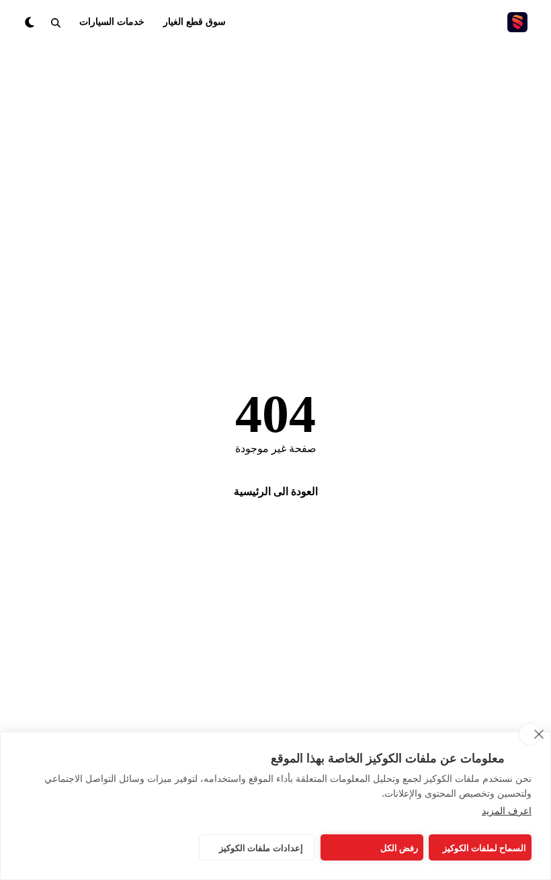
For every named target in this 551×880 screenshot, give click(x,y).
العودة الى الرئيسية (276, 491)
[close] (530, 734)
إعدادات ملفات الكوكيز (260, 848)
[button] (56, 22)
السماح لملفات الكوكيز (484, 848)
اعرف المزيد (507, 810)
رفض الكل (399, 848)
